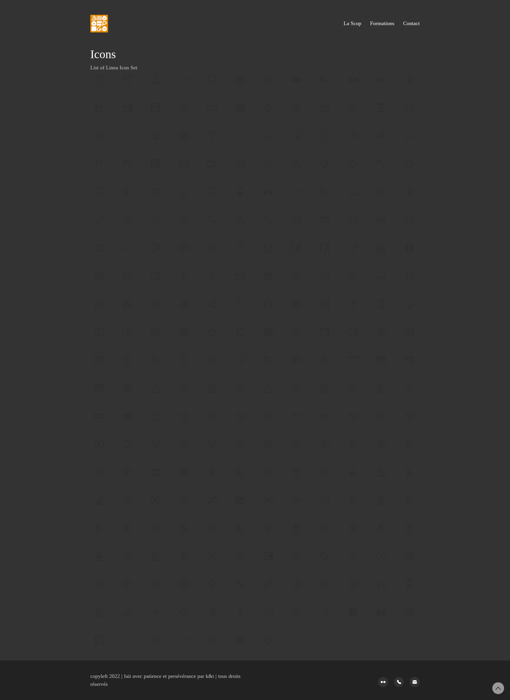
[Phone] (399, 682)
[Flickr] (383, 682)
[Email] (415, 682)
